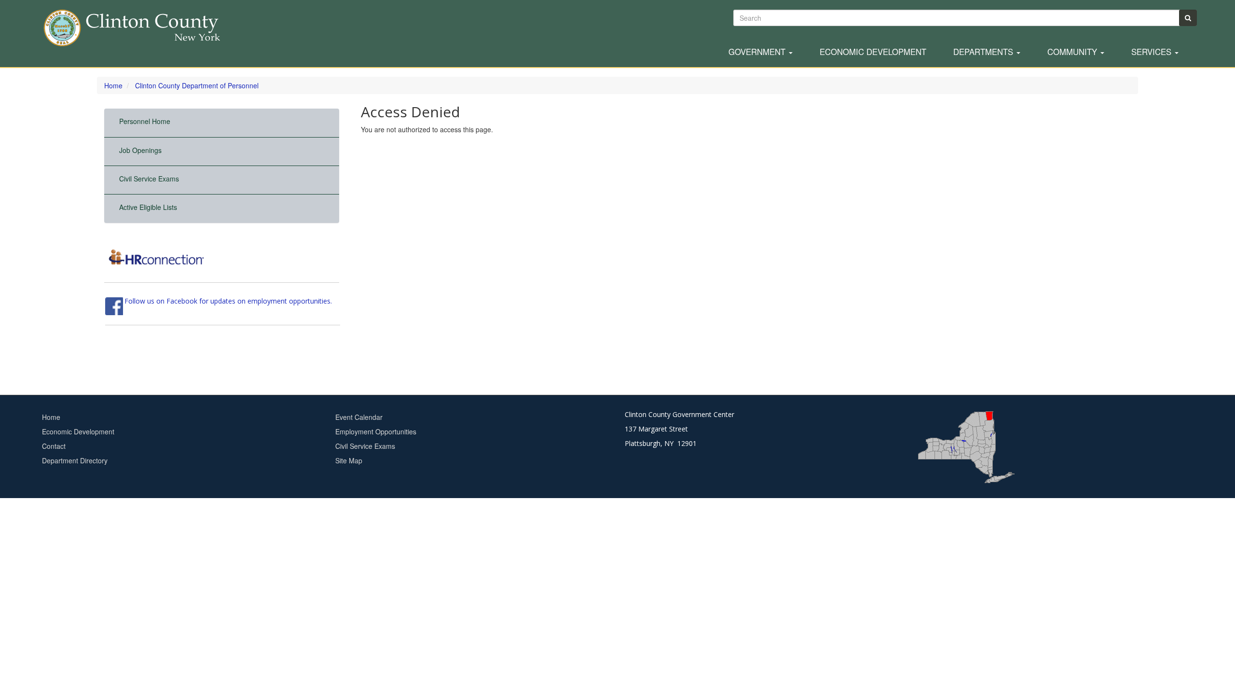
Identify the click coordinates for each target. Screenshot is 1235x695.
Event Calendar (359, 417)
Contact (54, 446)
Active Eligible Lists (148, 207)
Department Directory (75, 460)
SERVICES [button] (1152, 52)
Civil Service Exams (149, 178)
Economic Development (873, 52)
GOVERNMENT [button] (758, 52)
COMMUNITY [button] (1073, 52)
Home (113, 85)
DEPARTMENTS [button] (984, 52)
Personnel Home (144, 121)
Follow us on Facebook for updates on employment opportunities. (228, 301)
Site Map (348, 460)
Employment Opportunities (375, 431)
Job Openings (140, 150)
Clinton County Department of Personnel (197, 85)
